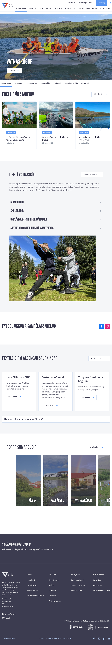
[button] (108, 129)
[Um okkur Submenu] (76, 3)
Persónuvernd (9, 638)
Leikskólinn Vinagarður (35, 596)
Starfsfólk (52, 590)
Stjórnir (52, 585)
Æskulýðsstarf (70, 8)
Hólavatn (49, 8)
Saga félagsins (54, 580)
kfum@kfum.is (8, 614)
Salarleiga (97, 580)
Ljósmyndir (85, 83)
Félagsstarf (96, 8)
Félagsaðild (97, 585)
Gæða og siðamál (85, 3)
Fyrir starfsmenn (55, 601)
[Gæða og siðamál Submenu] (93, 3)
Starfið (29, 575)
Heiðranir (52, 596)
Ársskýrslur (75, 575)
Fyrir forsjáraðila (71, 83)
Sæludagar (19, 83)
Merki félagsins (76, 590)
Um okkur (71, 3)
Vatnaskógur (21, 8)
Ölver (41, 8)
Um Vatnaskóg (31, 83)
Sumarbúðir (45, 83)
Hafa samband (98, 575)
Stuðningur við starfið (101, 590)
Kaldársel (58, 8)
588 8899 (6, 617)
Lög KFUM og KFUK (78, 585)
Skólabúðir (58, 83)
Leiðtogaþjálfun (84, 8)
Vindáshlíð (32, 8)
